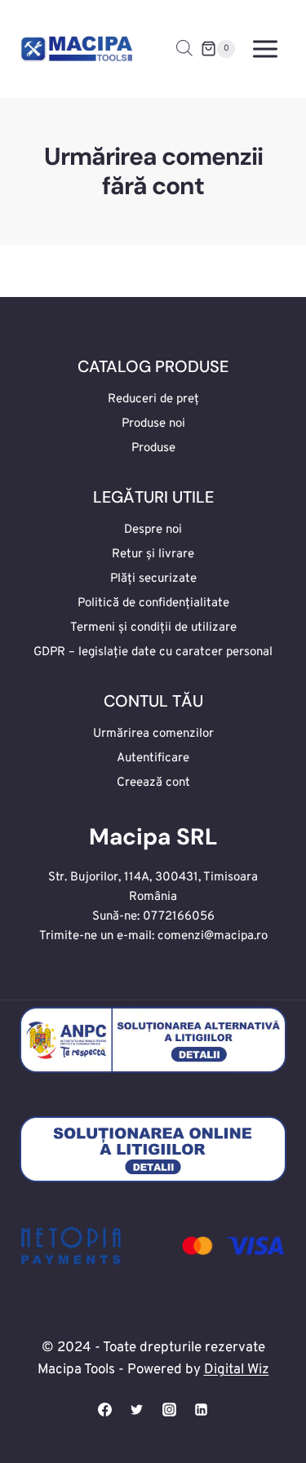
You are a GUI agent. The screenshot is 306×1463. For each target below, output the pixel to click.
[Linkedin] (201, 1409)
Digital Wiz (236, 1370)
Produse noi (153, 424)
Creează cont (153, 783)
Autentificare (153, 758)
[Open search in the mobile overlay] (184, 49)
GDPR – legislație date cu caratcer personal (153, 652)
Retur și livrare (153, 554)
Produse (153, 448)
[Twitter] (137, 1409)
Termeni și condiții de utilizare (153, 628)
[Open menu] (264, 48)
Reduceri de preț (153, 399)
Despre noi (153, 530)
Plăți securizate (153, 579)
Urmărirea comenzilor (153, 734)
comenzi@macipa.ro (212, 936)
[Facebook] (105, 1409)
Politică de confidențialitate (153, 603)
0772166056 (179, 916)
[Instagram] (169, 1409)
